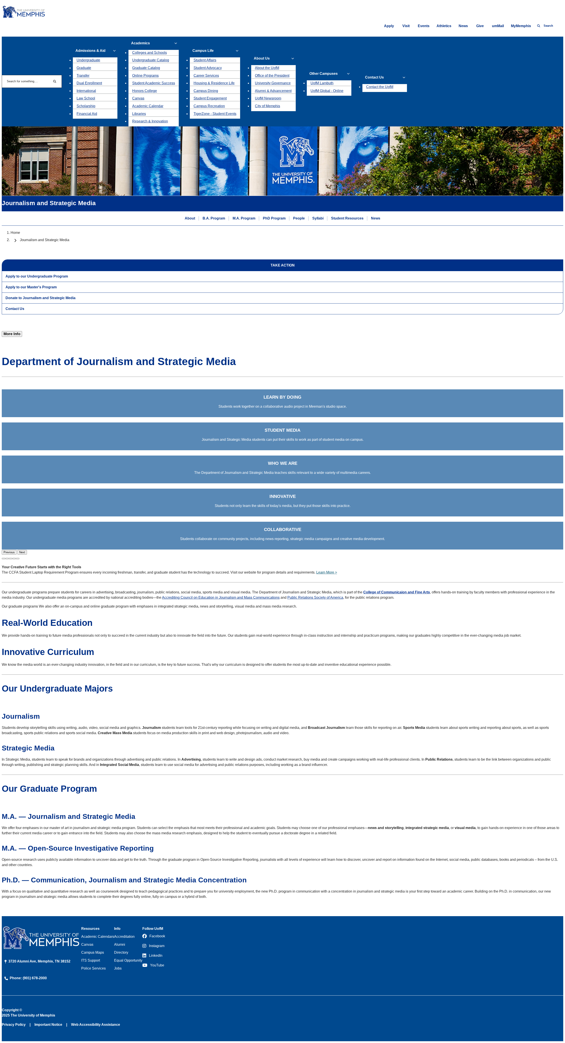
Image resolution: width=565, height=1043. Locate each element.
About (190, 218)
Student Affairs (205, 60)
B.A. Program (214, 218)
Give (480, 26)
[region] (282, 472)
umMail (498, 26)
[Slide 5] (17, 558)
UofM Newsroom (268, 98)
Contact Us (15, 309)
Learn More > (326, 572)
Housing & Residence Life (214, 83)
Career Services (206, 75)
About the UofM (267, 68)
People (299, 218)
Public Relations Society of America (315, 597)
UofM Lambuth (322, 83)
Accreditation (124, 936)
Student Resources (347, 218)
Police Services (93, 968)
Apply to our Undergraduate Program (37, 276)
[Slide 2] (7, 558)
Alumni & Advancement (273, 91)
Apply (389, 26)
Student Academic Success (153, 83)
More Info (12, 334)
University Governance (273, 83)
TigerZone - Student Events (215, 114)
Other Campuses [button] (323, 73)
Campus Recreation (209, 106)
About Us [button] (262, 58)
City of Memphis (267, 106)
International (86, 91)
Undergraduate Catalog (150, 60)
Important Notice (48, 1024)
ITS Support (90, 960)
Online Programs (145, 75)
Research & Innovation (150, 121)
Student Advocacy (208, 68)
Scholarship (86, 106)
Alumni (119, 944)
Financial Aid (87, 114)
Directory (121, 952)
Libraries (139, 114)
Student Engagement (210, 98)
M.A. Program (244, 218)
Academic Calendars (97, 936)
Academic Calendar (147, 106)
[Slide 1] (3, 558)
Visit (406, 26)
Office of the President (272, 75)
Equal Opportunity (128, 960)
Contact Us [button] (374, 77)
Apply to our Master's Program (31, 287)
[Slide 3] (10, 558)
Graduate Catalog (146, 68)
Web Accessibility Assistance (95, 1024)
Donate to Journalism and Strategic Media (40, 298)
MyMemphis (521, 26)
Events (423, 26)
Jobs (118, 968)
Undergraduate (88, 60)
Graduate (84, 68)
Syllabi (318, 218)
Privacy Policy (14, 1024)
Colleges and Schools (149, 52)
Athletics (444, 26)
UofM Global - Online (327, 91)
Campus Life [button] (203, 51)
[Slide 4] (14, 558)
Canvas (138, 98)
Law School (86, 98)
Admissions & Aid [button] (90, 51)
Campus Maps (92, 952)
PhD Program (274, 218)
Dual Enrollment (89, 83)
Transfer (83, 75)
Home (15, 232)
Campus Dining (206, 91)
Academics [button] (140, 43)
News (463, 26)
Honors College (144, 91)
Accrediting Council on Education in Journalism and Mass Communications (221, 597)
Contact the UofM (379, 87)
